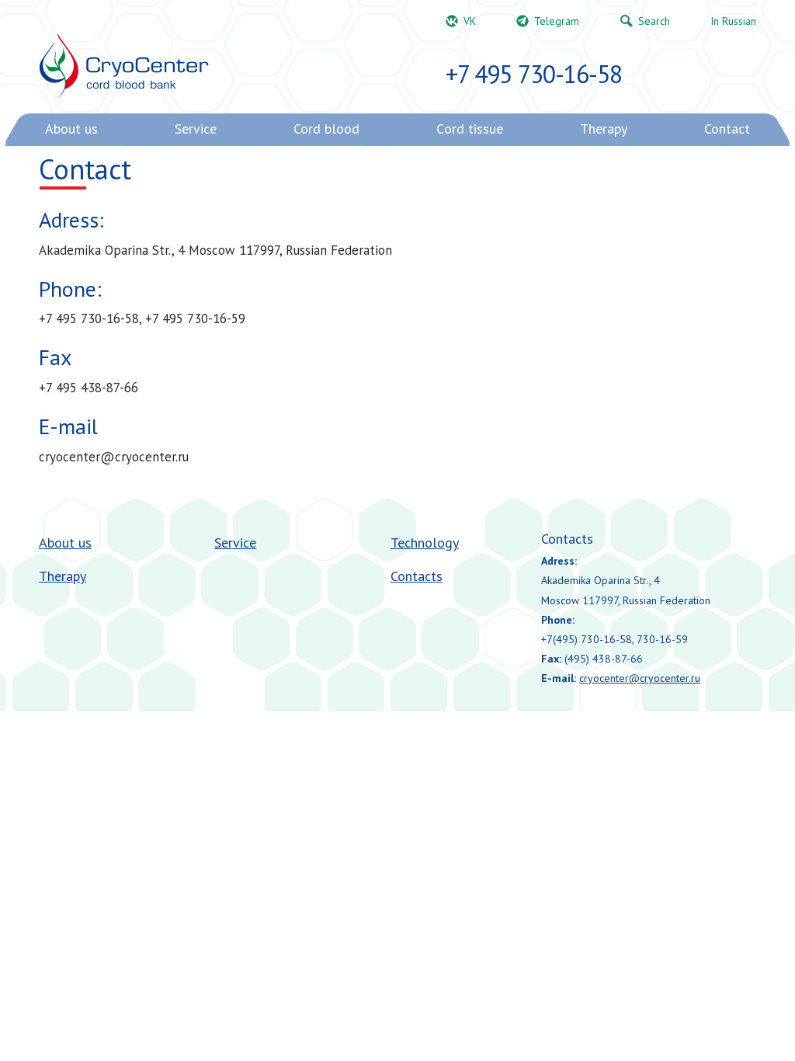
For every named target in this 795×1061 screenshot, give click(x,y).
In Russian (733, 21)
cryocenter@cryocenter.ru (639, 678)
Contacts (417, 576)
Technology (425, 542)
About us (65, 542)
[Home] (124, 66)
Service (235, 542)
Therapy (62, 576)
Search (654, 21)
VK (469, 21)
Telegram (556, 21)
